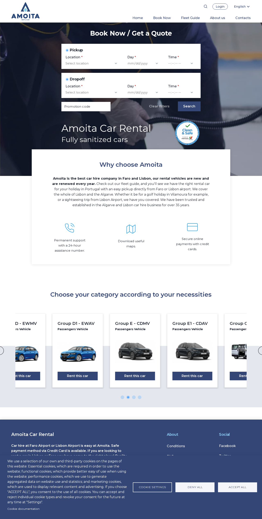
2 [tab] (128, 397)
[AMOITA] (32, 11)
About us (217, 18)
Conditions (176, 446)
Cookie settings (152, 487)
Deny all (194, 487)
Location (73, 57)
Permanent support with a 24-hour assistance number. (69, 245)
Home (137, 18)
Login (220, 6)
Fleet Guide (190, 18)
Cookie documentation (23, 508)
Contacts (243, 18)
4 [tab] (139, 397)
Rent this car (45, 376)
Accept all (237, 487)
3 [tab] (134, 397)
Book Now (162, 18)
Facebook (227, 446)
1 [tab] (122, 397)
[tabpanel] (45, 350)
